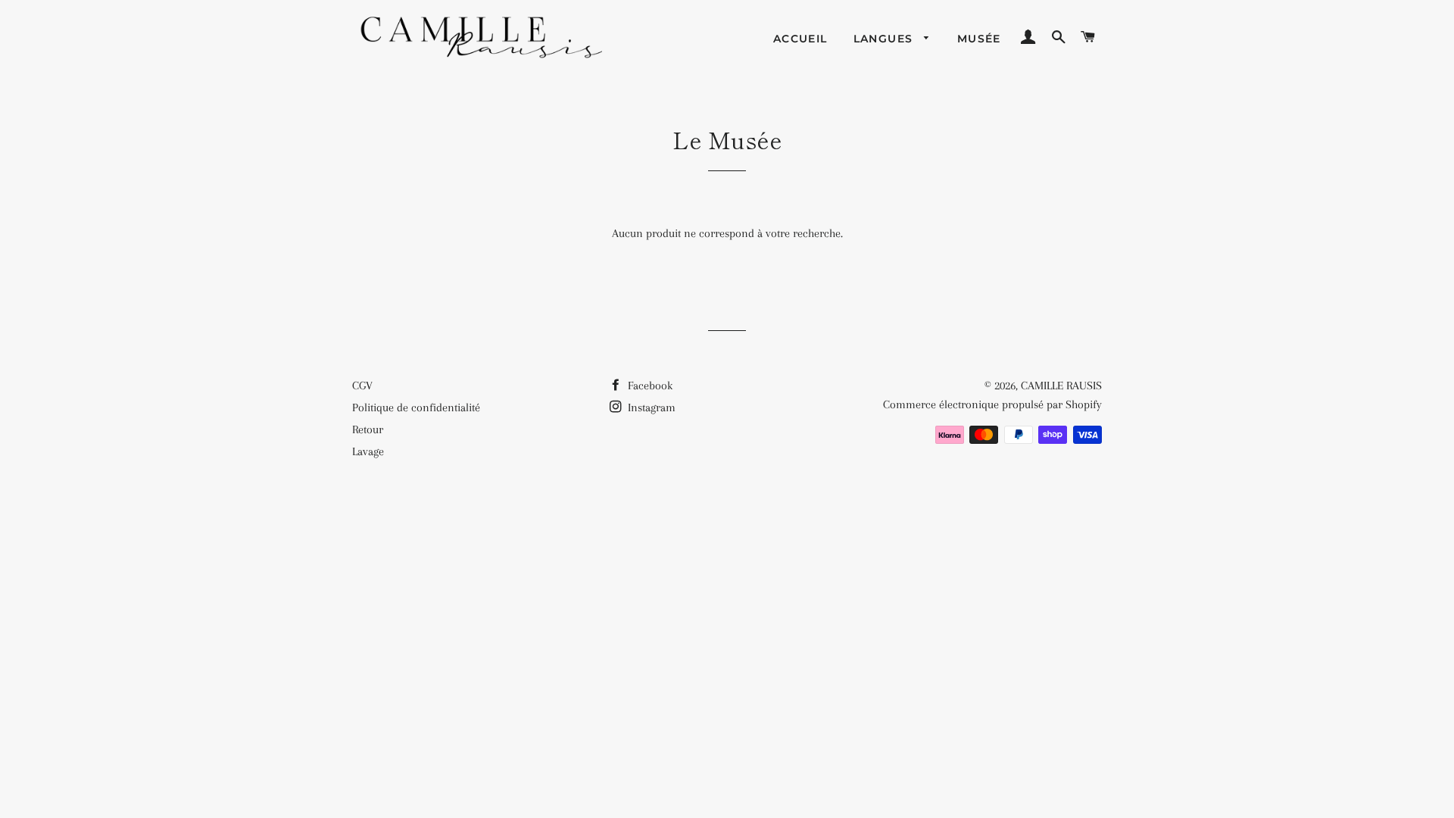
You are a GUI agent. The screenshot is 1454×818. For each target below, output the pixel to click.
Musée (979, 38)
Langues (885, 38)
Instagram (650, 407)
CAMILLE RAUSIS (1061, 385)
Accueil (800, 38)
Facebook (648, 385)
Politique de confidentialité (416, 407)
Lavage (368, 451)
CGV (362, 385)
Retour (367, 429)
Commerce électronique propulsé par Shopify (992, 404)
